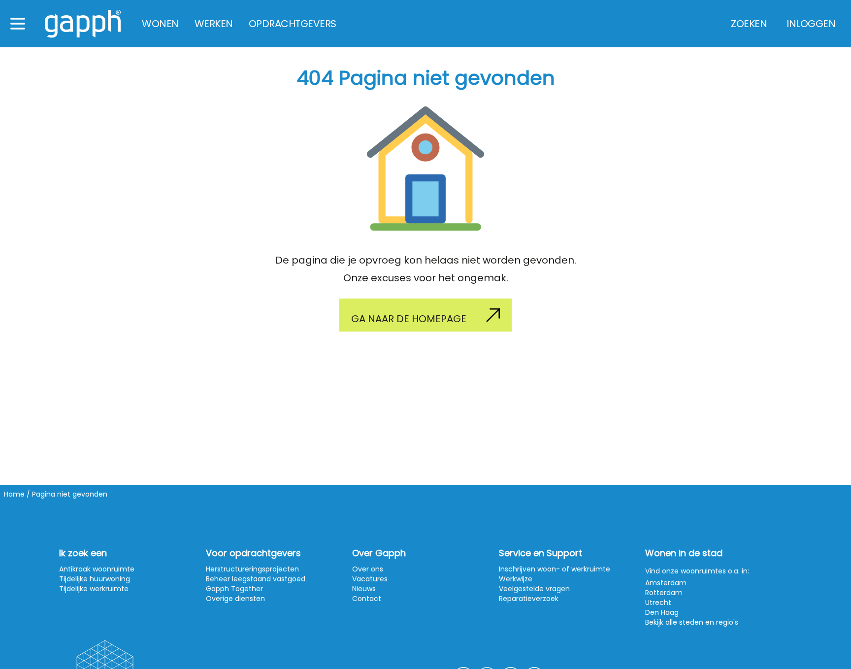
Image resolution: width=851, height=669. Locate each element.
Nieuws (364, 589)
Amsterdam (666, 583)
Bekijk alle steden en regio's (691, 622)
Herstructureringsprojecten (252, 569)
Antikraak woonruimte (96, 569)
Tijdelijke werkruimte (94, 589)
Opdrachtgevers (292, 24)
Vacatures (370, 579)
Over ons (367, 569)
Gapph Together (234, 589)
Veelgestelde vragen (534, 589)
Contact (366, 598)
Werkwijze (515, 579)
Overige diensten (235, 598)
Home (14, 494)
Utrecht (658, 602)
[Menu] (18, 23)
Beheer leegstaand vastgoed (255, 579)
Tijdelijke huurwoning (94, 579)
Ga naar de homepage (408, 319)
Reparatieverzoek (528, 598)
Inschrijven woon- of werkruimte (554, 569)
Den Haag (662, 612)
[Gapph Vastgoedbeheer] (83, 23)
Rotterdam (664, 593)
